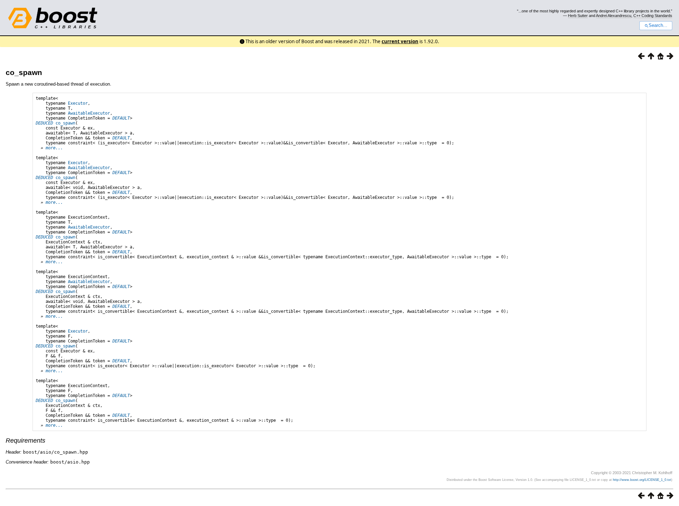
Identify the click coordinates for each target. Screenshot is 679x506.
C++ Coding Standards (652, 15)
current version (400, 41)
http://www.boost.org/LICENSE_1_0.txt (642, 480)
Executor (78, 103)
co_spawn (24, 72)
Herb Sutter (578, 15)
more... (54, 147)
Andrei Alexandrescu (613, 15)
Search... (658, 25)
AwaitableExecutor (89, 113)
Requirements (25, 440)
